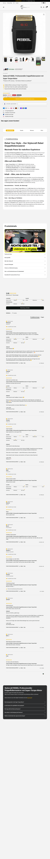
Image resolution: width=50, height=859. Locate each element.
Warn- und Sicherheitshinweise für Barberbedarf (14, 271)
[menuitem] (5, 3)
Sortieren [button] (8, 313)
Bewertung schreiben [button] (25, 307)
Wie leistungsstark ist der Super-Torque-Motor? (14, 702)
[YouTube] (43, 3)
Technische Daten (8, 254)
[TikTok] (45, 3)
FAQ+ (42, 130)
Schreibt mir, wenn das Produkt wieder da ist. (25, 98)
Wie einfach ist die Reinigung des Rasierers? (14, 712)
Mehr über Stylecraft (9, 261)
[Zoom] (44, 14)
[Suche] (41, 7)
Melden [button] (22, 411)
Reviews (32, 130)
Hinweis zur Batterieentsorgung (11, 268)
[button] (25, 93)
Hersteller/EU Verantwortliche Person (12, 274)
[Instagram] (42, 3)
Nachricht (29, 697)
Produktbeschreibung (12, 139)
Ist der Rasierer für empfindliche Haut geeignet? (14, 705)
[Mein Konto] (43, 7)
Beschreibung (10, 130)
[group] (25, 293)
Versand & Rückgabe (9, 264)
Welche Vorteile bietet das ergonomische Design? (15, 715)
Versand (8, 96)
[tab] (35, 317)
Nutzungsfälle (7, 257)
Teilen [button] (24, 411)
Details (21, 130)
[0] (46, 7)
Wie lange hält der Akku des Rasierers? (12, 709)
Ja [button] (19, 411)
